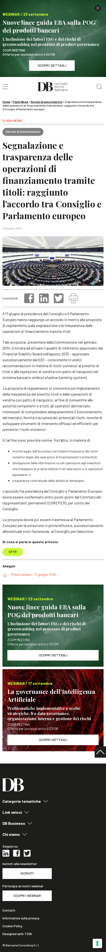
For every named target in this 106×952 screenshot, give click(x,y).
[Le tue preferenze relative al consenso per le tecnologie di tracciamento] (97, 943)
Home (6, 101)
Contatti (8, 910)
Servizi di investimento (46, 101)
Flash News (20, 101)
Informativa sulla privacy (20, 918)
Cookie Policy (12, 926)
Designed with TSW (17, 934)
